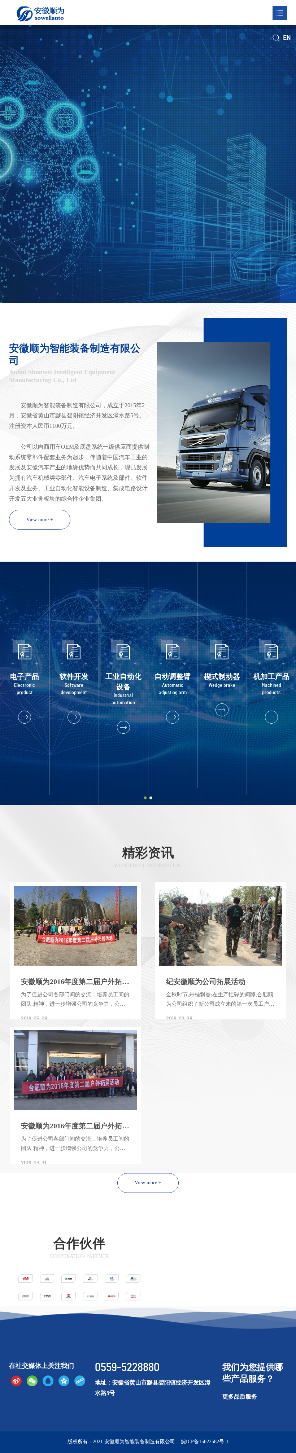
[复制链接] (79, 1380)
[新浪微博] (16, 1380)
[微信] (32, 1380)
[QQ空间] (63, 1380)
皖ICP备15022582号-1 (204, 1441)
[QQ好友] (48, 1380)
